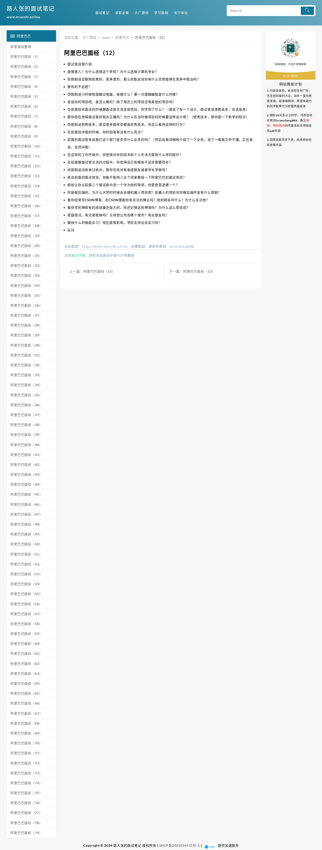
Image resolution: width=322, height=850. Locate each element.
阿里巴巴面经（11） (26, 156)
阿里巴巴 (122, 37)
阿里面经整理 (20, 47)
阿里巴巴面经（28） (26, 325)
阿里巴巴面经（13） (26, 176)
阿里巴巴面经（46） (26, 504)
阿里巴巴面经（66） (26, 703)
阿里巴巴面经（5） (25, 96)
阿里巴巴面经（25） (26, 295)
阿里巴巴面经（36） (26, 405)
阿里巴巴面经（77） (26, 813)
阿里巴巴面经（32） (26, 365)
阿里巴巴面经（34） (26, 385)
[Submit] (307, 11)
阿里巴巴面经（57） (26, 614)
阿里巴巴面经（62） (26, 664)
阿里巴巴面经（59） (26, 634)
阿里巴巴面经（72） (26, 763)
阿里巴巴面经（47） (26, 514)
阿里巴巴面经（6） (25, 106)
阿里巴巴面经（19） (26, 236)
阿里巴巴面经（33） (26, 375)
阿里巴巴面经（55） (26, 594)
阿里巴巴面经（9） (25, 136)
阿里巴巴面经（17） (26, 216)
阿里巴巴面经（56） (26, 604)
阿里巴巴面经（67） (26, 713)
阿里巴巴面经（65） (26, 693)
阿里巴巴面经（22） (26, 265)
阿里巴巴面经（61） (26, 653)
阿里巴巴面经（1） (25, 56)
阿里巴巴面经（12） (26, 166)
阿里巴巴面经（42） (26, 464)
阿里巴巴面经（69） (26, 733)
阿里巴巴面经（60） (26, 644)
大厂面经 (89, 37)
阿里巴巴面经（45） (26, 494)
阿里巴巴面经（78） (26, 823)
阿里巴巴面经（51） (26, 554)
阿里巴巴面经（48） (26, 524)
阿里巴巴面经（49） (26, 534)
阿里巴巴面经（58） (26, 624)
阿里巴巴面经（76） (26, 803)
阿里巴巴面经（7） (25, 116)
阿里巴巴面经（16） (26, 206)
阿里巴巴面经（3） (25, 77)
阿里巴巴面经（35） (26, 395)
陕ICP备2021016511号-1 (179, 845)
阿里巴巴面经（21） (26, 256)
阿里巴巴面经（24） (26, 285)
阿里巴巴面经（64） (26, 683)
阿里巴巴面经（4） (25, 86)
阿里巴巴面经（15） (26, 196)
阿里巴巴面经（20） (26, 246)
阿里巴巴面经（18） (26, 226)
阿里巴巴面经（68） (26, 723)
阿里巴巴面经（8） (25, 126)
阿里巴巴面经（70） (26, 743)
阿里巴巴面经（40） (26, 445)
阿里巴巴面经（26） (26, 305)
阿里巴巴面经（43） (26, 474)
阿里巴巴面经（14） (26, 186)
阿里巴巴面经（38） (26, 425)
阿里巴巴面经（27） (26, 315)
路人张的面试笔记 (31, 8)
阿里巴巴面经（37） (26, 415)
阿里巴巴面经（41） (26, 455)
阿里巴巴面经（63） (26, 673)
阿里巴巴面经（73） (26, 773)
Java (105, 37)
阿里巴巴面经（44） (26, 484)
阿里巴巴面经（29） (26, 335)
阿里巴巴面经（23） (26, 275)
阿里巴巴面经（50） (26, 544)
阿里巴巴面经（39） (26, 435)
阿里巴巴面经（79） (26, 833)
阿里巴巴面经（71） (26, 753)
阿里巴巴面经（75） (26, 793)
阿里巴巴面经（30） (26, 345)
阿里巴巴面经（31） (26, 355)
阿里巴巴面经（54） (26, 584)
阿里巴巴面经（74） (26, 783)
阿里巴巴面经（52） (26, 564)
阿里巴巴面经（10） (26, 146)
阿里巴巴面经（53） (26, 574)
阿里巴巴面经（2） (25, 66)
